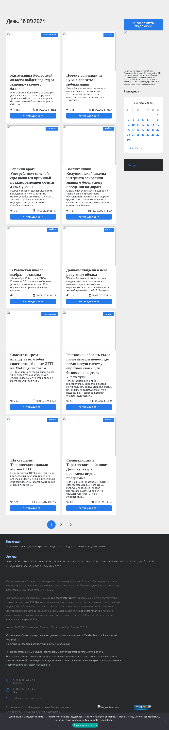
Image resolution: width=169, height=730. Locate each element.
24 (133, 134)
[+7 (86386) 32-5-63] (9, 690)
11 (138, 124)
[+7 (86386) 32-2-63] (9, 681)
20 (148, 129)
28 (152, 134)
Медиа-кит (56, 546)
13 (148, 124)
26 (143, 134)
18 (138, 129)
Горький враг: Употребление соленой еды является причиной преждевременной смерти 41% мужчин (32, 178)
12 (143, 124)
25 (138, 134)
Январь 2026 (127, 561)
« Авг (131, 148)
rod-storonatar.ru (61, 597)
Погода (131, 165)
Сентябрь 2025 (52, 566)
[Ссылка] (143, 50)
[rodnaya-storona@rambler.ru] (9, 698)
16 (128, 129)
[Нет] (165, 721)
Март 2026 (91, 561)
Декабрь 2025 (145, 561)
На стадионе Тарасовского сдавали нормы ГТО (29, 464)
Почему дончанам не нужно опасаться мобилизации (84, 79)
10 (133, 124)
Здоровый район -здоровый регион (26, 546)
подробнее (77, 716)
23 (128, 134)
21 (153, 129)
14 (153, 124)
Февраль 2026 (109, 561)
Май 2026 (60, 561)
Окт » (138, 148)
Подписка (70, 546)
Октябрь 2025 (32, 566)
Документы (98, 546)
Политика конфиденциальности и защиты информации (38, 643)
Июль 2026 (29, 561)
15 (157, 124)
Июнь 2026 (44, 561)
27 (147, 134)
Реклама (84, 546)
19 (143, 129)
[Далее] (70, 524)
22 (157, 129)
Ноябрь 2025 (14, 566)
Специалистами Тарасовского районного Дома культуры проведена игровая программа (87, 469)
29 (157, 134)
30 (128, 139)
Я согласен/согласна (85, 725)
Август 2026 (13, 561)
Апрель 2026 (75, 561)
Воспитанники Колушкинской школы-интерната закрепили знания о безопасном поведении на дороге (86, 178)
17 (133, 129)
